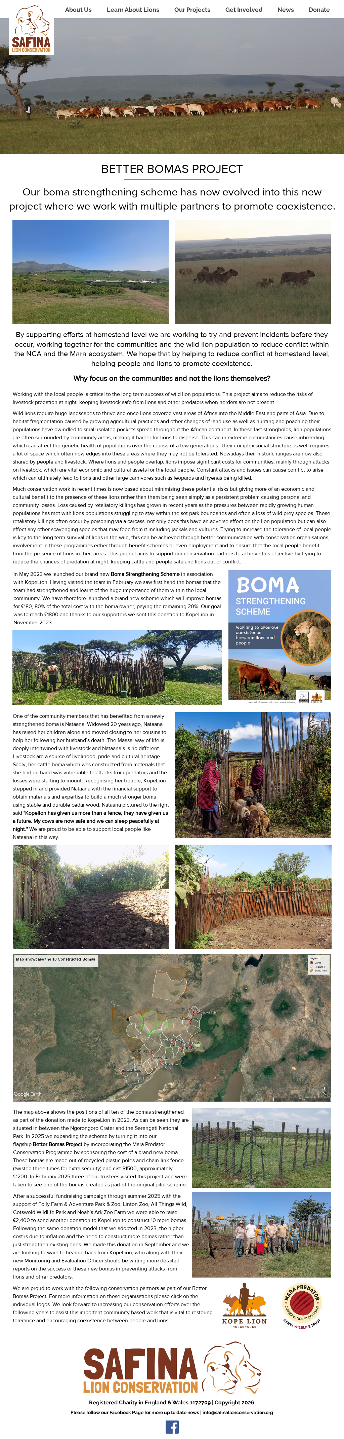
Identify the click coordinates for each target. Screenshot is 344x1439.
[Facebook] (172, 1427)
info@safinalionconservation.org (238, 1412)
